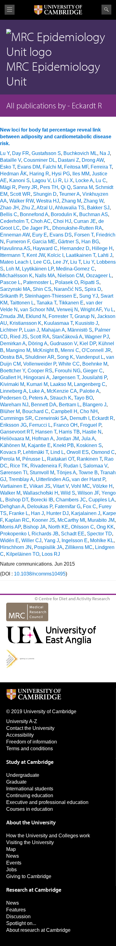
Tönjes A (66, 472)
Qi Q (66, 187)
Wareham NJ (14, 404)
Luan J (31, 330)
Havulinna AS (15, 248)
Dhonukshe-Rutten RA (77, 228)
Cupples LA (101, 499)
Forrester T (60, 316)
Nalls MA (45, 275)
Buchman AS (93, 214)
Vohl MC (80, 486)
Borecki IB (42, 499)
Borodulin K (64, 214)
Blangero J (94, 404)
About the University (31, 822)
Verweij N (67, 309)
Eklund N (36, 316)
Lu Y (5, 153)
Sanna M (83, 187)
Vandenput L (90, 357)
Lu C (101, 180)
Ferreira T (101, 167)
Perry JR (27, 187)
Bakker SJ (98, 207)
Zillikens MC (78, 547)
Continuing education (29, 795)
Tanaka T (46, 302)
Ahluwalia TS (69, 207)
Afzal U (45, 207)
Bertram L (69, 404)
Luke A (36, 391)
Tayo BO (83, 397)
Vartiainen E (13, 486)
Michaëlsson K (16, 275)
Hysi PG (61, 173)
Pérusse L (33, 459)
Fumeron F (18, 241)
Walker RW (21, 200)
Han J (37, 513)
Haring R (39, 173)
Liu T (75, 262)
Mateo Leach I (15, 262)
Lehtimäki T (35, 452)
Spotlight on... (21, 923)
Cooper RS (40, 370)
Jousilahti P (94, 377)
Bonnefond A (34, 214)
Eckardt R (103, 418)
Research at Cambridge (33, 889)
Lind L (57, 452)
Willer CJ (31, 540)
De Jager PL (36, 228)
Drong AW (93, 160)
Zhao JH (9, 207)
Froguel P (90, 425)
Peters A (38, 397)
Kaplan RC (17, 520)
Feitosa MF (76, 167)
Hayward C (45, 248)
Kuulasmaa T (58, 323)
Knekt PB (63, 445)
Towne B (88, 472)
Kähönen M (12, 445)
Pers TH (49, 187)
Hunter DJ (57, 513)
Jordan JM (67, 438)
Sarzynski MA (15, 289)
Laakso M (60, 384)
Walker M (10, 493)
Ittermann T (12, 255)
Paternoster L (38, 282)
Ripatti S (89, 282)
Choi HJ (62, 221)
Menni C (70, 350)
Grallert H (10, 377)
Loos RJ (51, 554)
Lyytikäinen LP (38, 268)
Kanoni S (19, 180)
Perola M (10, 459)
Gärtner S (68, 241)
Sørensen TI (13, 472)
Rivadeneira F (45, 465)
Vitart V (61, 486)
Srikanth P (11, 296)
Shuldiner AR (39, 357)
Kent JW (36, 255)
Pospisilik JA (48, 547)
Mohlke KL (102, 540)
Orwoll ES (78, 452)
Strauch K (60, 397)
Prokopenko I (14, 533)
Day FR (20, 153)
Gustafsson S (46, 153)
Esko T (7, 167)
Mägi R (8, 187)
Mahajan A (53, 330)
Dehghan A (12, 506)
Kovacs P (10, 452)
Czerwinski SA (51, 418)
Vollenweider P (39, 363)
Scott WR (20, 194)
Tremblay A (21, 479)
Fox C (89, 506)
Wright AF (90, 309)
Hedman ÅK (13, 173)
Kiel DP (87, 343)
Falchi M (52, 167)
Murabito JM (101, 520)
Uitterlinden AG (52, 479)
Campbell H (64, 411)
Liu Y (88, 262)
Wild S (68, 493)
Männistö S (79, 330)
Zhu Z (27, 207)
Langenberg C (89, 384)
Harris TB (69, 431)
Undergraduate (22, 775)
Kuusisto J (86, 323)
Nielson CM (71, 275)
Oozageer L (99, 275)
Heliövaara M (14, 438)
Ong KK (105, 527)
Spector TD (99, 533)
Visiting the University (30, 842)
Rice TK (19, 465)
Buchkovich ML (80, 153)
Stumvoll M (42, 472)
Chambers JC (71, 499)
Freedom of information (31, 741)
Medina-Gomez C (75, 268)
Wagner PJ (97, 336)
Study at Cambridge (30, 761)
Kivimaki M (12, 384)
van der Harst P (88, 479)
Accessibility (20, 735)
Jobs (11, 869)
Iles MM (80, 173)
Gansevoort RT (16, 431)
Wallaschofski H (40, 493)
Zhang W (93, 200)
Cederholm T (14, 221)
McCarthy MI (71, 520)
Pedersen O (13, 397)
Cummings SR (16, 418)
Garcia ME (43, 241)
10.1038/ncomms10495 (40, 573)
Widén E (9, 540)
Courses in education (29, 809)
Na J (105, 153)
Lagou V (41, 180)
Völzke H (102, 486)
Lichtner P (11, 330)
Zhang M (71, 200)
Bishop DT (16, 499)
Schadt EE (72, 533)
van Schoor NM (37, 309)
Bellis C (8, 214)
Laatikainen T (80, 255)
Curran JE (85, 221)
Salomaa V (95, 465)
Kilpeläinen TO (22, 554)
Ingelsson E (75, 540)
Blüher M (10, 411)
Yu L (109, 309)
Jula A (88, 438)
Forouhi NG (67, 370)
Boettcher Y (12, 370)
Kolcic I (55, 255)
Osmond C (103, 452)
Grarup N (85, 316)
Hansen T (45, 431)
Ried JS (19, 336)
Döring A (37, 343)
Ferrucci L (40, 425)
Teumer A (69, 194)
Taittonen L (22, 302)
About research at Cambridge (38, 930)
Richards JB (45, 533)
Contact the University (30, 728)
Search (106, 10)
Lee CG (41, 262)
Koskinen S (89, 445)
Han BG (90, 241)
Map (11, 849)
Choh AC (41, 221)
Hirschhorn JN (16, 547)
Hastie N (91, 431)
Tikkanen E (71, 302)
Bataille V (10, 160)
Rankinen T (89, 459)
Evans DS (60, 234)
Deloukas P (39, 506)
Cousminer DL (39, 160)
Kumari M (37, 384)
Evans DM (28, 167)
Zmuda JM (11, 316)
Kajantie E (39, 445)
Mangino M (18, 350)
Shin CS (42, 289)
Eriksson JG (13, 425)
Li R (57, 180)
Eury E (39, 234)
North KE (58, 527)
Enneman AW (15, 234)
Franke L (18, 513)
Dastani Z (68, 160)
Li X (68, 180)
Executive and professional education (47, 802)
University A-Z (21, 721)
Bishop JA (34, 527)
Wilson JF (88, 493)
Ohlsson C (82, 527)
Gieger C (93, 370)
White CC (69, 363)
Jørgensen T (65, 377)
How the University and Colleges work (48, 835)
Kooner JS (43, 520)
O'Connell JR (96, 350)
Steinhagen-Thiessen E (51, 296)
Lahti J (105, 255)
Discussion (18, 916)
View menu (10, 10)
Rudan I (72, 465)
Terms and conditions (29, 748)
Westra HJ (47, 200)
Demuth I (79, 418)
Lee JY (60, 262)
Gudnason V (63, 343)
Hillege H (102, 248)
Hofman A (43, 438)
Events (13, 862)
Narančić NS (68, 289)
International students (29, 788)
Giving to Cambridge (28, 876)
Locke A (84, 180)
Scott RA (39, 336)
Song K (65, 357)
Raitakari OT (60, 459)
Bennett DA (43, 404)
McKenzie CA (62, 391)
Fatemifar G (67, 506)
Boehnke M (94, 363)
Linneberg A (13, 391)
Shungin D (45, 194)
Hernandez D (74, 248)
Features (16, 909)
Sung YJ (88, 296)
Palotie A (89, 391)
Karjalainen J (85, 513)
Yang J (51, 540)
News (12, 856)
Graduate (16, 782)
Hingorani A (36, 377)
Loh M (12, 268)
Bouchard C (35, 411)
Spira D (92, 289)
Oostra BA (11, 357)
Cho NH (89, 411)
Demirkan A (13, 343)
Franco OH (66, 425)
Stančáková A (67, 336)
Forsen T (83, 234)
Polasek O (66, 282)
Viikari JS (39, 486)
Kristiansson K (25, 323)
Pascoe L (10, 282)
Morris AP (10, 527)
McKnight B (45, 350)
